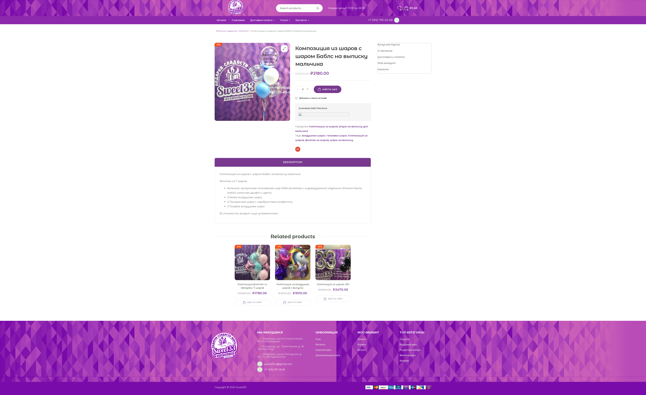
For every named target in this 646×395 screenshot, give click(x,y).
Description (292, 162)
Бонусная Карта (389, 44)
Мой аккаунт (387, 63)
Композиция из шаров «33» (333, 284)
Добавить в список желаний (313, 98)
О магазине (385, 50)
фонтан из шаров (317, 140)
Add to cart (329, 89)
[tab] (293, 162)
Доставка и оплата (391, 57)
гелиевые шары (336, 135)
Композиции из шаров (323, 126)
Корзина (383, 69)
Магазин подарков (226, 31)
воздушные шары (313, 135)
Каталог (244, 31)
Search (318, 8)
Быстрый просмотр (248, 266)
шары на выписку (341, 140)
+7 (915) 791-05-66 (380, 20)
